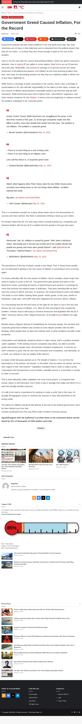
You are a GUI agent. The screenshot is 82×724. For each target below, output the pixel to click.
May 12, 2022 (45, 165)
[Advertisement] (41, 586)
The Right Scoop (33, 704)
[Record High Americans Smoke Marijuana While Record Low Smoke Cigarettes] (7, 655)
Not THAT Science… (63, 464)
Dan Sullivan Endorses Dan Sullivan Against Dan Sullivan (33, 661)
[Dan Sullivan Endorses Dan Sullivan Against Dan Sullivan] (7, 664)
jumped (33, 68)
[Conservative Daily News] (16, 7)
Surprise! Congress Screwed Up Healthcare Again (31, 627)
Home (4, 13)
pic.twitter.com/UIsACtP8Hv (28, 197)
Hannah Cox (5, 34)
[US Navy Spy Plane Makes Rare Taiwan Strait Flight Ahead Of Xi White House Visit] (7, 621)
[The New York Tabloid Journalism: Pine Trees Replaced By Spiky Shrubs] (14, 456)
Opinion (10, 13)
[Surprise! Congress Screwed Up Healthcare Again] (7, 630)
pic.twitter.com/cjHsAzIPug (45, 251)
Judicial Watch (33, 697)
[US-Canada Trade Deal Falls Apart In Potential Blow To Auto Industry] (7, 556)
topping (20, 64)
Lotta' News (32, 701)
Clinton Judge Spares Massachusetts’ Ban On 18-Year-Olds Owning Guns (39, 609)
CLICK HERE (53, 510)
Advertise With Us (63, 694)
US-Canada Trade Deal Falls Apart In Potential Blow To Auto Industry (37, 553)
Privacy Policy (62, 701)
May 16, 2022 (39, 203)
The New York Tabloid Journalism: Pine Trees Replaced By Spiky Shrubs (13, 466)
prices (58, 64)
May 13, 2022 (44, 132)
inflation (33, 97)
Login (59, 697)
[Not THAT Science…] (68, 456)
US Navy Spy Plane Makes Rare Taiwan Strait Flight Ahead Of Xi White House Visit (37, 2)
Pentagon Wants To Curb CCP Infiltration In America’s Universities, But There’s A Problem (44, 636)
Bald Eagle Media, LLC (35, 712)
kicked (59, 315)
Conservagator (33, 694)
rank (37, 71)
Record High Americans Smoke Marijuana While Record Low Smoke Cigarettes (40, 652)
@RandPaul (62, 247)
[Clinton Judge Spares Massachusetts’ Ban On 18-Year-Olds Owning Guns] (7, 612)
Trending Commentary (16, 17)
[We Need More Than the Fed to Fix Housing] (41, 456)
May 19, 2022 (40, 257)
